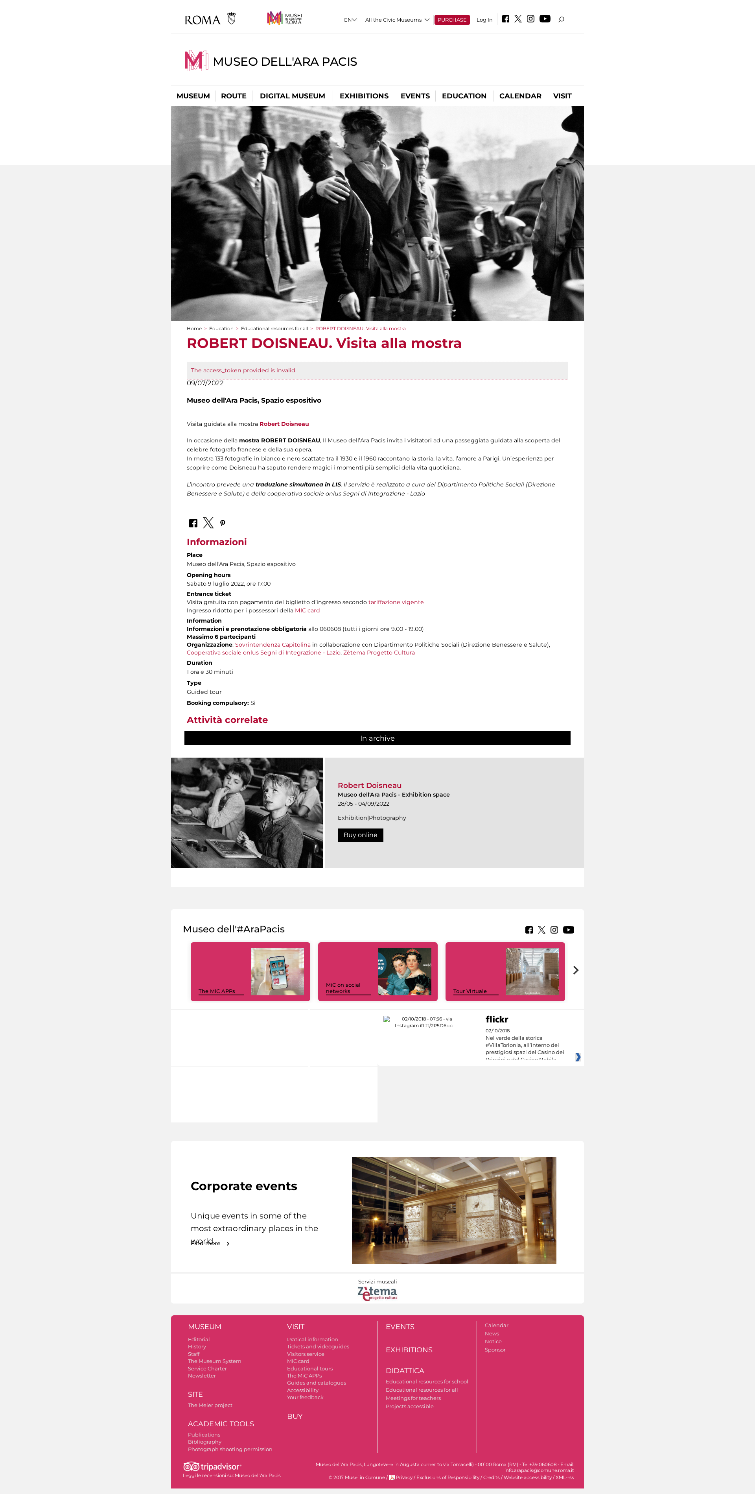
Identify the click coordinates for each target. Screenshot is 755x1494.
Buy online (361, 835)
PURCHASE (452, 20)
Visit (562, 96)
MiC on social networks (343, 988)
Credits (491, 1477)
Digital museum (292, 96)
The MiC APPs (217, 991)
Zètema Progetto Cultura (379, 652)
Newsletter (202, 1375)
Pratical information (312, 1339)
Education (464, 96)
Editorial (199, 1339)
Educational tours (310, 1368)
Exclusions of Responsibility (447, 1477)
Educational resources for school (427, 1381)
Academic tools (221, 1423)
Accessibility (303, 1390)
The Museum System (214, 1361)
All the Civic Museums (393, 20)
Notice (493, 1341)
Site (195, 1394)
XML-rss (565, 1477)
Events (415, 96)
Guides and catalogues (316, 1382)
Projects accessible (410, 1406)
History (197, 1346)
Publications (204, 1434)
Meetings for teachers (413, 1398)
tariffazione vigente (396, 602)
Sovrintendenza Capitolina (273, 644)
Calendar (520, 96)
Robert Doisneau (284, 423)
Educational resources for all (274, 328)
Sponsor (495, 1349)
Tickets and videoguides (318, 1346)
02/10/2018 (525, 1045)
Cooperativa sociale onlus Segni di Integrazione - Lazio (264, 652)
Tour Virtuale (470, 991)
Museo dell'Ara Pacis (285, 61)
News (492, 1333)
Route (234, 96)
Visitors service (305, 1354)
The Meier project (210, 1405)
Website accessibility (528, 1477)
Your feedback (305, 1397)
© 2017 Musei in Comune (357, 1477)
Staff (193, 1354)
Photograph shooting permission (230, 1449)
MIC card (307, 610)
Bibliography (204, 1442)
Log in (485, 20)
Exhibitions (364, 96)
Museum (193, 96)
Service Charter (207, 1368)
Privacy (404, 1477)
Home (194, 328)
